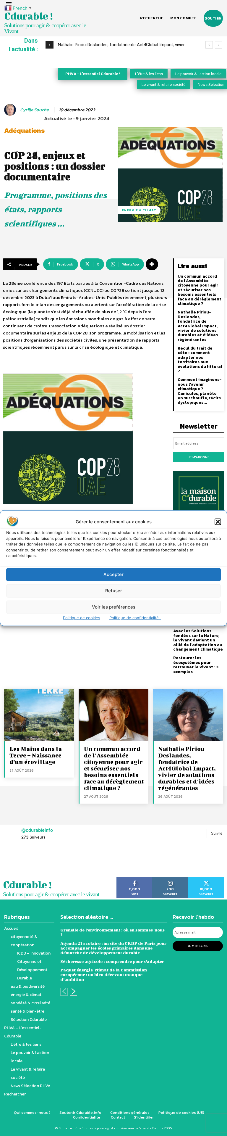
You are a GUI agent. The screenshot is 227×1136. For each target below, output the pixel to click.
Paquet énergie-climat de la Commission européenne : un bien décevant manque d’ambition (103, 974)
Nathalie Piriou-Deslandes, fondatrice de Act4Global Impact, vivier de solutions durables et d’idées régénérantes (198, 325)
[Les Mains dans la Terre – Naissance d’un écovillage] (39, 715)
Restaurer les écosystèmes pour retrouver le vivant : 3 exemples (195, 665)
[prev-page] (64, 992)
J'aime (134, 879)
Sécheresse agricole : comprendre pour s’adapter (112, 961)
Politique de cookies (81, 617)
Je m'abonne (198, 457)
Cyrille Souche (34, 109)
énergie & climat (139, 210)
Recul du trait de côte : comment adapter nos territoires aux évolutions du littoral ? (200, 359)
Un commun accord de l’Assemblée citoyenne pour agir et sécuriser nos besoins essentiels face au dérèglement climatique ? (199, 290)
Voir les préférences (113, 607)
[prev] (209, 45)
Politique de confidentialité (135, 617)
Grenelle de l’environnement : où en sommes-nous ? (112, 932)
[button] (218, 521)
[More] (152, 264)
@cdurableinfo (37, 830)
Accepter (113, 574)
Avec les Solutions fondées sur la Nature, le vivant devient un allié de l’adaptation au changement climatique (198, 640)
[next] (218, 45)
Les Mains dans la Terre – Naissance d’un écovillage (35, 755)
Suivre (217, 833)
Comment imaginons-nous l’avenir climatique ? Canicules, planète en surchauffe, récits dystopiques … (200, 391)
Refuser (113, 590)
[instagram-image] (14, 861)
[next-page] (73, 992)
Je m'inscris (198, 945)
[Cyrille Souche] (11, 110)
